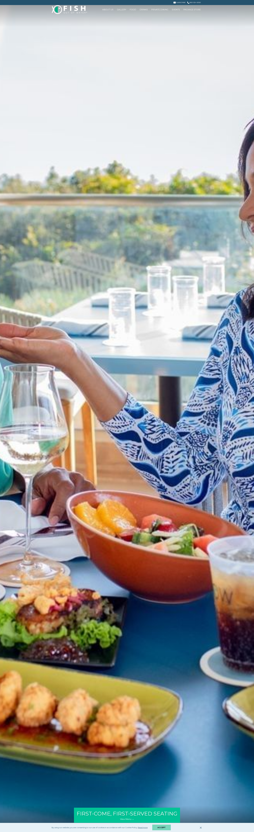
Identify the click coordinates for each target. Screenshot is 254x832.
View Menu (126, 819)
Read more (143, 827)
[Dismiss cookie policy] (200, 827)
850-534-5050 (195, 2)
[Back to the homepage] (69, 9)
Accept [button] (161, 827)
